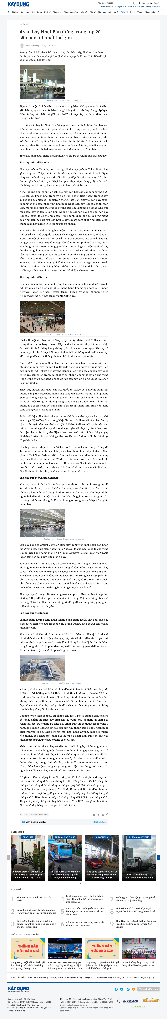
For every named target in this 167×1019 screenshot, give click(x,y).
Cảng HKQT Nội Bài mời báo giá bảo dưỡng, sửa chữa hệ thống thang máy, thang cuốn (28, 965)
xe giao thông (107, 7)
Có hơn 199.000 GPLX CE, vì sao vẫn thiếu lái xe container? (85, 924)
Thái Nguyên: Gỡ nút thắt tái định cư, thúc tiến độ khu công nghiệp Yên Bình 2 (136, 923)
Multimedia (150, 12)
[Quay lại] (21, 814)
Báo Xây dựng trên (31, 814)
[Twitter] (98, 814)
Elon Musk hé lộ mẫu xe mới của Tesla (34, 899)
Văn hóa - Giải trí (88, 12)
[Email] (103, 814)
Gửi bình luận (99, 822)
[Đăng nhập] (139, 3)
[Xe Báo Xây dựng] (151, 1000)
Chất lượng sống (71, 12)
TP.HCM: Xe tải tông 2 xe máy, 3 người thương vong (139, 876)
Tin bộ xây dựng (153, 7)
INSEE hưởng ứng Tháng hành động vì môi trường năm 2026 (138, 964)
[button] (80, 883)
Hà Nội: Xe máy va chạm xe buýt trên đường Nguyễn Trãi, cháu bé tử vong (65, 874)
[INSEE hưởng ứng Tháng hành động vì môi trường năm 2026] (139, 948)
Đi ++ (132, 12)
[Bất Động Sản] (127, 1000)
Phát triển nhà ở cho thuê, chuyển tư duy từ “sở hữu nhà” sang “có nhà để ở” (135, 911)
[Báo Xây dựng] (18, 5)
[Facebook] (94, 814)
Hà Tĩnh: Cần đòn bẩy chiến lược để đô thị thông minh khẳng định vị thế (60, 977)
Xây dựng (25, 12)
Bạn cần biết (18, 977)
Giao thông (37, 12)
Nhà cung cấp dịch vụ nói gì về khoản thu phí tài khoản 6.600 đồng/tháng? (102, 874)
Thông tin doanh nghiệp (25, 934)
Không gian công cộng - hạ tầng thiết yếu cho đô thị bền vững (136, 899)
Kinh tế (47, 12)
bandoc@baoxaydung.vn (76, 1005)
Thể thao (102, 12)
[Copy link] (107, 814)
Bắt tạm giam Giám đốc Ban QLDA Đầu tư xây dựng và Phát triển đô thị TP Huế (28, 874)
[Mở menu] (158, 12)
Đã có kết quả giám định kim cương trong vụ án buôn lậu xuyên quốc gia (36, 911)
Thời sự (15, 12)
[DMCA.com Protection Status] (138, 1006)
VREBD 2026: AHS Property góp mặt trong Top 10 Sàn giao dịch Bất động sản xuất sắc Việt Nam (65, 965)
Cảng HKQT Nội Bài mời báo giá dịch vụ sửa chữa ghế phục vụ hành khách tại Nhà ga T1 (102, 965)
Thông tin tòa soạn (148, 989)
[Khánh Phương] (22, 45)
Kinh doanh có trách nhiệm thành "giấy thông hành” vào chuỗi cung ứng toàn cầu (84, 898)
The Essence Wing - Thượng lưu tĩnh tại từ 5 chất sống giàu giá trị (125, 977)
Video (139, 12)
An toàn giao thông (136, 7)
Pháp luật (57, 12)
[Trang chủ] (8, 12)
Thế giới (124, 12)
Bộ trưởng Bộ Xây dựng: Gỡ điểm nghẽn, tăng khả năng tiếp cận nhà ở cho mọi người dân (36, 923)
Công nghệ (113, 12)
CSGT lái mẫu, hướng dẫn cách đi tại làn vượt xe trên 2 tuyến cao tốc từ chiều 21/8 (85, 911)
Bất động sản (120, 7)
